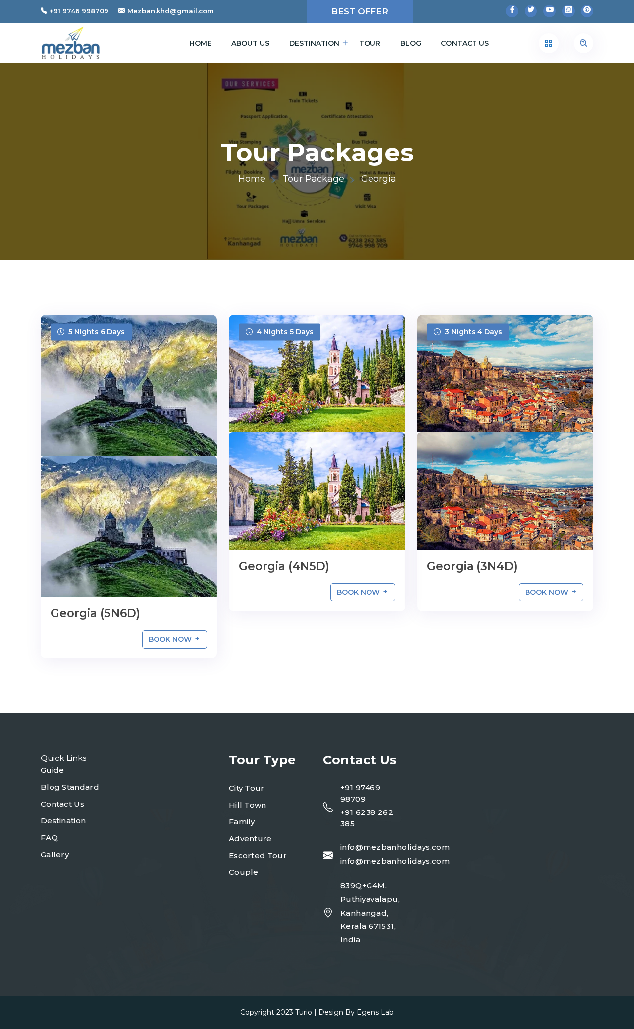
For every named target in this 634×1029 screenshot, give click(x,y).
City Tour (246, 788)
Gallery (55, 854)
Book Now (171, 639)
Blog (410, 43)
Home (200, 43)
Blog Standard (70, 787)
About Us (250, 43)
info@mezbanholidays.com (395, 847)
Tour (369, 43)
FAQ (49, 837)
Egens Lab (375, 1012)
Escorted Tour (258, 855)
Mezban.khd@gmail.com (170, 11)
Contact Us (465, 43)
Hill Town (247, 805)
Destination (314, 43)
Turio (303, 1012)
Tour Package (313, 178)
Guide (52, 770)
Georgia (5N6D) (95, 613)
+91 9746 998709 (79, 11)
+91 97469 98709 (360, 793)
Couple (244, 872)
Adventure (250, 838)
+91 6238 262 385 (366, 818)
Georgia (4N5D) (284, 566)
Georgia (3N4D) (472, 566)
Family (242, 821)
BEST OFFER (359, 11)
